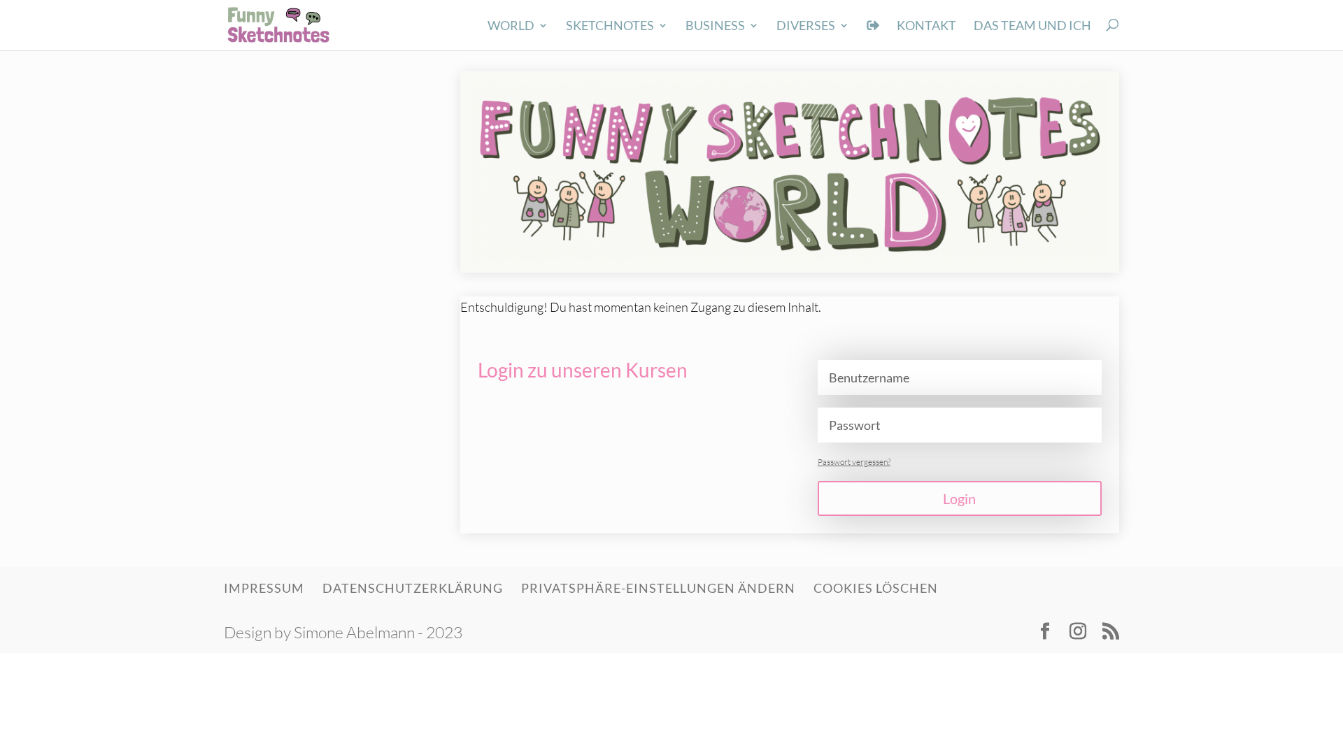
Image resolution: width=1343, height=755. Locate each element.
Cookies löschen (875, 588)
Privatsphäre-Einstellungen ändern (658, 588)
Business (715, 26)
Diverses (805, 26)
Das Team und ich (1032, 26)
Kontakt (926, 26)
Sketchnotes (610, 26)
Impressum (264, 588)
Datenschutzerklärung (412, 588)
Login (959, 498)
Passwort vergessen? (854, 461)
